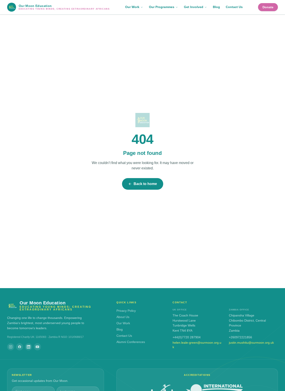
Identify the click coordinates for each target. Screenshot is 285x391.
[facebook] (19, 346)
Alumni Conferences (130, 342)
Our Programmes (161, 7)
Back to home (145, 184)
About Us (122, 317)
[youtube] (37, 346)
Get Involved (193, 7)
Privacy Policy (126, 310)
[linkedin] (28, 346)
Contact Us (234, 7)
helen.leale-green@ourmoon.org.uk (197, 345)
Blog (216, 7)
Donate (268, 7)
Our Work (132, 7)
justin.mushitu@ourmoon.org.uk (251, 342)
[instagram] (10, 346)
